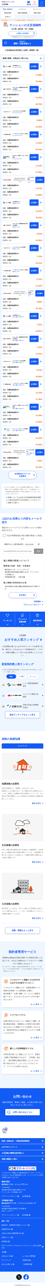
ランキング (22, 9)
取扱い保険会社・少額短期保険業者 (16, 1141)
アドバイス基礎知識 (22, 620)
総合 (11, 676)
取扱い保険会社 (8, 9)
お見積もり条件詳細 (22, 33)
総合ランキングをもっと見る (22, 715)
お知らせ (7, 16)
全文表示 (22, 595)
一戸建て (22, 676)
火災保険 (5, 4)
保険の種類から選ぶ (9, 1159)
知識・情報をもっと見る (22, 930)
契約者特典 (7, 13)
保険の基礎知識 (22, 13)
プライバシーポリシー (32, 605)
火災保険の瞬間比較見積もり (13, 1153)
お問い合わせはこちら (22, 1112)
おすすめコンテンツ (9, 1147)
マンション (33, 676)
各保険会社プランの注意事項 (22, 475)
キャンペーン (37, 9)
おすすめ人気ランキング (22, 639)
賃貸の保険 (37, 13)
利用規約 (37, 601)
